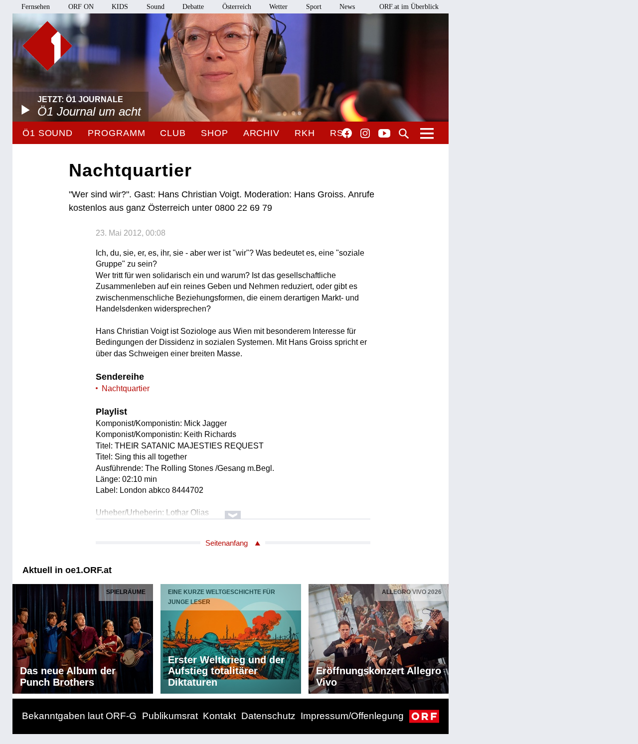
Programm (116, 133)
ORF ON (81, 6)
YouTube (384, 134)
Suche (404, 134)
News (347, 6)
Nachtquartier (126, 388)
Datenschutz (268, 716)
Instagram (365, 134)
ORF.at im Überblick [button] (409, 6)
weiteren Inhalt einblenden (233, 510)
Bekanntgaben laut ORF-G (79, 716)
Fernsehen (35, 6)
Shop (214, 133)
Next (441, 636)
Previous (20, 636)
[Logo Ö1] (47, 46)
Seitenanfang (226, 543)
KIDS (120, 6)
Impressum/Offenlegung (352, 716)
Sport (313, 6)
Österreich (236, 6)
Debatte (193, 6)
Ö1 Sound (47, 133)
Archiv (261, 133)
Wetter (278, 6)
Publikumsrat (170, 716)
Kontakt (219, 716)
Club (173, 133)
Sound (155, 6)
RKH (305, 133)
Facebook (347, 133)
